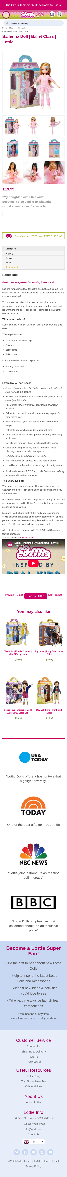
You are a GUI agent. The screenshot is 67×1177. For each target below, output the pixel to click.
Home (4, 27)
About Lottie (33, 1102)
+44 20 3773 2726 (33, 1124)
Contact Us (34, 1046)
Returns (8, 257)
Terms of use (51, 1161)
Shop (11, 27)
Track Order (33, 1061)
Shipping (9, 253)
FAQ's (8, 262)
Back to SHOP (36, 596)
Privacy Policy (33, 1166)
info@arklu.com (33, 1129)
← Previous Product (12, 594)
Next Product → (56, 594)
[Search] (7, 23)
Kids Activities (33, 1086)
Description (11, 248)
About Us (33, 1134)
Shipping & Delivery (33, 1051)
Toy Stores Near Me (33, 1081)
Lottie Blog (33, 1076)
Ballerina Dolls (29, 537)
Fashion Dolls (20, 27)
